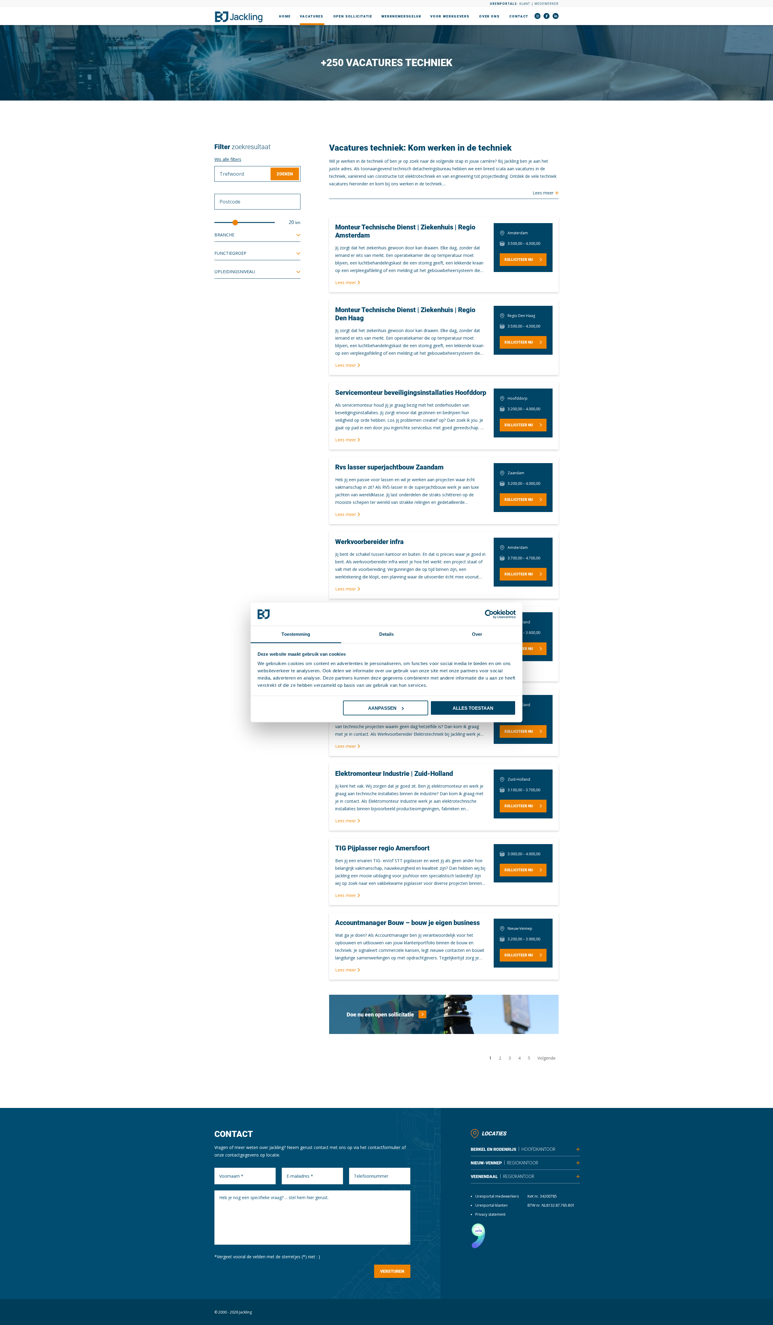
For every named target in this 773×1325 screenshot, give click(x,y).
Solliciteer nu (518, 260)
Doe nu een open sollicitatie (380, 1014)
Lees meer (346, 282)
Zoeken (285, 173)
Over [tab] (477, 634)
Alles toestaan (473, 707)
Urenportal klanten (491, 1205)
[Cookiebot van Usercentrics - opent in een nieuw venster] (489, 614)
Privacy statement (490, 1214)
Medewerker (546, 3)
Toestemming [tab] (295, 634)
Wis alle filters (227, 159)
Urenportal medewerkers (497, 1196)
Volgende (546, 1058)
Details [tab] (386, 634)
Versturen (392, 1271)
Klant (524, 3)
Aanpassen (382, 707)
